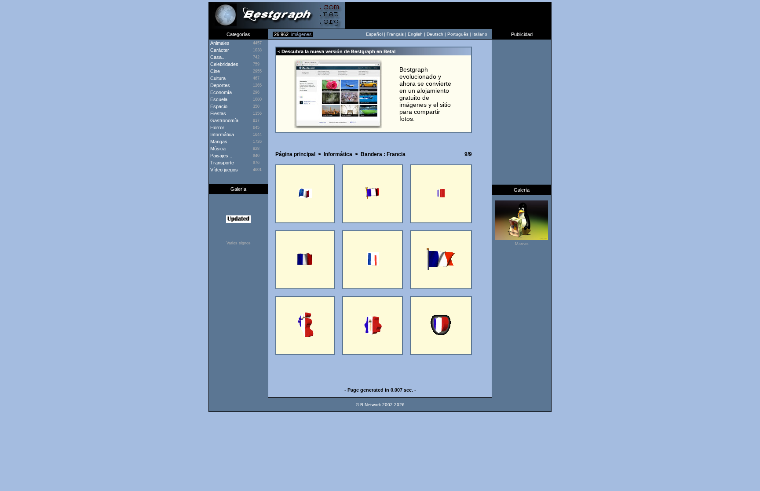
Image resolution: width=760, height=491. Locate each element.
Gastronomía (223, 120)
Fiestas (217, 113)
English (415, 34)
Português (457, 34)
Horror (216, 127)
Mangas (218, 141)
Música (217, 148)
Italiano (479, 34)
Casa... (217, 57)
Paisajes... (220, 155)
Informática (221, 134)
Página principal (295, 154)
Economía (220, 92)
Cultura (217, 78)
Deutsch (435, 34)
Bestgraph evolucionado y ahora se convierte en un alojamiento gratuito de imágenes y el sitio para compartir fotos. (425, 94)
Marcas (522, 244)
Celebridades (223, 64)
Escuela (218, 99)
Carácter (219, 50)
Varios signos (239, 243)
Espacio (218, 106)
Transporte (221, 162)
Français (395, 34)
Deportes (219, 85)
